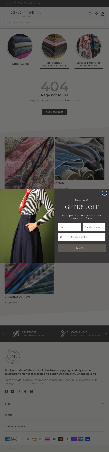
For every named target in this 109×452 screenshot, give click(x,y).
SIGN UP (81, 248)
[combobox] (64, 237)
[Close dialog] (104, 193)
